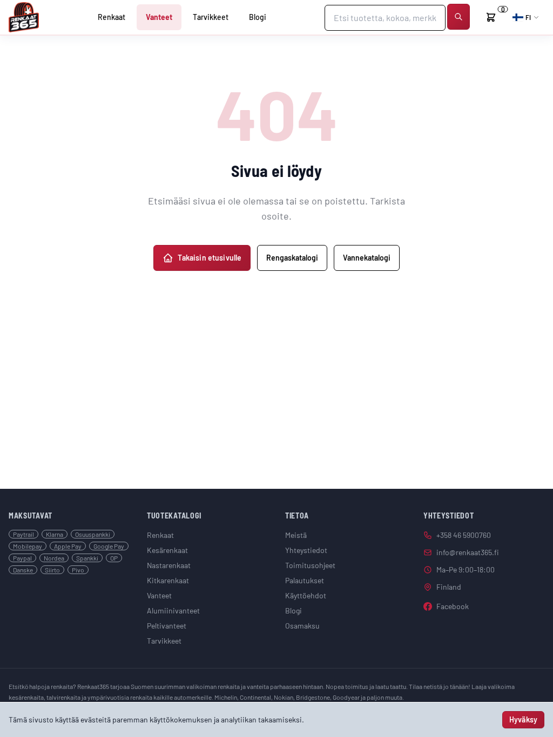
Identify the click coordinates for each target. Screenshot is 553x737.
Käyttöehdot (305, 595)
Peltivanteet (166, 625)
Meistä (296, 535)
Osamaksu (302, 625)
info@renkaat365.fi (467, 552)
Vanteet (159, 17)
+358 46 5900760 (463, 535)
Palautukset (304, 580)
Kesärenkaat (167, 550)
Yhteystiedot (306, 550)
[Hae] (458, 17)
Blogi (257, 17)
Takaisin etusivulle (210, 257)
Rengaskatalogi (292, 257)
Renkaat (111, 17)
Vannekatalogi (366, 257)
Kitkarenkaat (168, 580)
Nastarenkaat (169, 565)
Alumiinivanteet (173, 610)
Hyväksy (523, 719)
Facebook (452, 606)
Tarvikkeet (210, 17)
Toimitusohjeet (310, 565)
